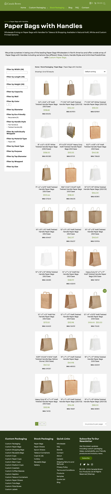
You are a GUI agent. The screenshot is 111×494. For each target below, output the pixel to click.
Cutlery (37, 459)
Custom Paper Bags (57, 57)
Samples (60, 476)
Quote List (61, 479)
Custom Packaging (37, 7)
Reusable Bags (40, 462)
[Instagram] (92, 464)
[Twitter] (84, 464)
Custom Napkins (12, 474)
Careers (60, 459)
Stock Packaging (57, 7)
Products (60, 473)
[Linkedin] (88, 464)
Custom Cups (10, 456)
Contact (85, 7)
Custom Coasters (12, 468)
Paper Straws (39, 447)
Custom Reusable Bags (14, 453)
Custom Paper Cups (13, 459)
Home (23, 7)
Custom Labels (11, 489)
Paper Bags (58, 67)
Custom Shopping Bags (14, 450)
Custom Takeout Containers (16, 477)
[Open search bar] (104, 4)
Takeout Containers (42, 453)
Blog (70, 7)
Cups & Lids (39, 456)
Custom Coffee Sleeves (14, 471)
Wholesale (61, 444)
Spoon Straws (39, 450)
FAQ (77, 7)
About (59, 456)
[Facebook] (81, 464)
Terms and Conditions (66, 470)
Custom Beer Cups (13, 462)
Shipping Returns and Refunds (65, 463)
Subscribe (85, 458)
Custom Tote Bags (12, 483)
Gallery (37, 465)
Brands (59, 450)
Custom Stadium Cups (14, 465)
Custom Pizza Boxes (13, 486)
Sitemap (91, 474)
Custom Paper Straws (14, 480)
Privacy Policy (62, 467)
